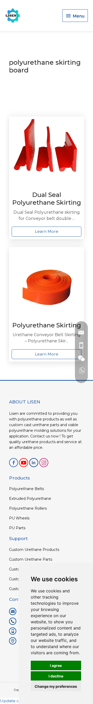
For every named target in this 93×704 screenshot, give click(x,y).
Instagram (43, 462)
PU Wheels (19, 518)
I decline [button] (56, 676)
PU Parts (17, 528)
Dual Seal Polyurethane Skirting (46, 198)
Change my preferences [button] (56, 686)
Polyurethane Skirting (46, 325)
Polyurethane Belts (26, 488)
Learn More (46, 231)
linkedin (33, 462)
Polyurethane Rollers (28, 508)
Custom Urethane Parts (30, 559)
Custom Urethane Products (34, 549)
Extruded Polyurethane (30, 498)
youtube (23, 462)
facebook (13, 462)
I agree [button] (56, 665)
